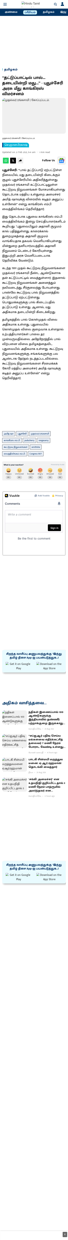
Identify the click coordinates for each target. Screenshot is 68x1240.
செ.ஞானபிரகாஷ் (16, 145)
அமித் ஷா (8, 433)
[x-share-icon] (13, 162)
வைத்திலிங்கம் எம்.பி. (14, 454)
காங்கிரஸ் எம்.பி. (12, 440)
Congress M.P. (36, 454)
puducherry (29, 440)
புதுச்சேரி (22, 433)
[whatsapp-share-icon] (6, 162)
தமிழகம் (48, 12)
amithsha (36, 447)
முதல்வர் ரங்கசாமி (40, 433)
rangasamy (44, 440)
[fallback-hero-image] (14, 717)
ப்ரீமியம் (30, 12)
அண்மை (11, 12)
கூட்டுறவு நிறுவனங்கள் (15, 447)
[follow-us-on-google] (61, 160)
